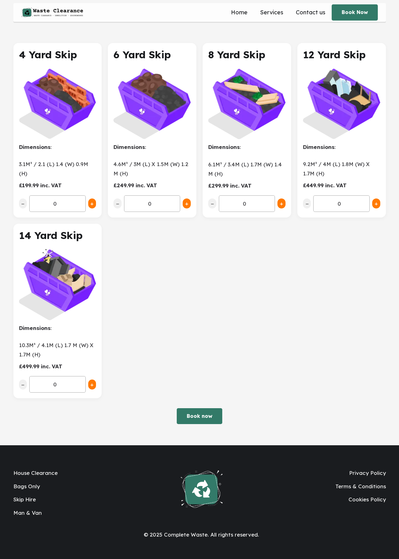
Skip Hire (24, 499)
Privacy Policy (367, 473)
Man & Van (27, 512)
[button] (287, 12)
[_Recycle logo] (52, 12)
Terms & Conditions (360, 486)
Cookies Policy (367, 499)
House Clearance (35, 473)
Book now (199, 416)
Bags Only (26, 486)
